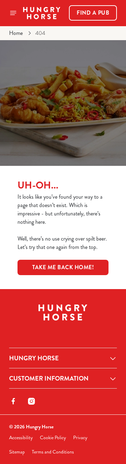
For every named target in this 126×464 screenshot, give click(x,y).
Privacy (80, 437)
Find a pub (93, 13)
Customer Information (49, 378)
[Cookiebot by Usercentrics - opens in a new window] (89, 99)
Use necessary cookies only (63, 358)
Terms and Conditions (53, 452)
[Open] (13, 13)
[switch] (108, 241)
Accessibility (21, 437)
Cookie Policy (53, 437)
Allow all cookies (63, 335)
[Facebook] (13, 401)
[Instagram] (31, 401)
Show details (88, 313)
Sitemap (17, 452)
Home (16, 33)
